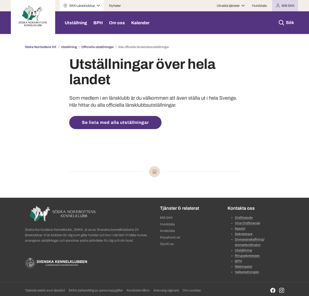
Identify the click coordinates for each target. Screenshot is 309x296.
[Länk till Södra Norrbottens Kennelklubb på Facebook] (273, 290)
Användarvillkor (138, 290)
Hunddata (259, 5)
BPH (98, 22)
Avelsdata (167, 231)
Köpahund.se (170, 237)
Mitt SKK (166, 217)
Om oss (117, 22)
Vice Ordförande (247, 223)
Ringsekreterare (247, 255)
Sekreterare (243, 234)
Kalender (140, 22)
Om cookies (192, 290)
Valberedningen (247, 272)
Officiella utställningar (97, 47)
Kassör (240, 228)
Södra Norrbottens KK (41, 47)
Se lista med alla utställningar (115, 122)
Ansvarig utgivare (166, 290)
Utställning (76, 22)
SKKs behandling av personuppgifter (96, 290)
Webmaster (243, 266)
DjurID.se (167, 244)
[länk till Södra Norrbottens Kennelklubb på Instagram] (281, 290)
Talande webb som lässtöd (45, 290)
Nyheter (115, 5)
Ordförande (244, 217)
